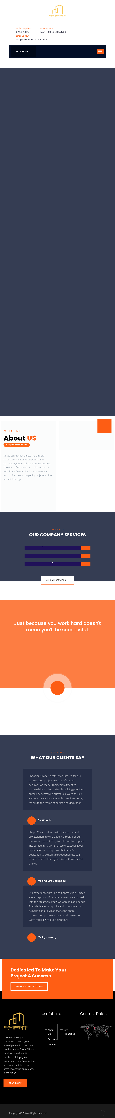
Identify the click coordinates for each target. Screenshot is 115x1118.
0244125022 (22, 32)
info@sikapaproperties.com (31, 39)
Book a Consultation (29, 986)
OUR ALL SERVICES (56, 580)
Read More (15, 1083)
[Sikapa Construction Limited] (57, 11)
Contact (52, 1044)
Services (52, 1039)
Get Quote (21, 51)
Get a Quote (44, 169)
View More (69, 169)
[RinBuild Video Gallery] (104, 426)
